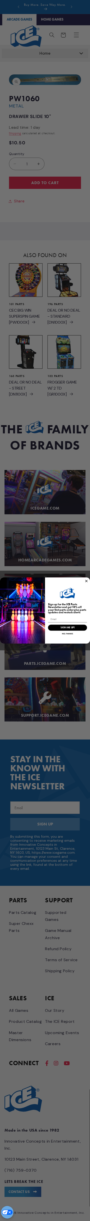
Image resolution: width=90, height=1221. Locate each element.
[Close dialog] (86, 581)
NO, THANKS (67, 634)
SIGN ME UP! (67, 627)
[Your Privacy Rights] (7, 1212)
